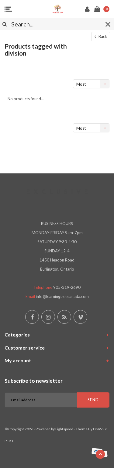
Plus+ (9, 441)
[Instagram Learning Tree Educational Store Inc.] (48, 317)
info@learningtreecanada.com (62, 296)
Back (102, 36)
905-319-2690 (67, 287)
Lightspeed (64, 429)
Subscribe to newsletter (34, 380)
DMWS (98, 429)
